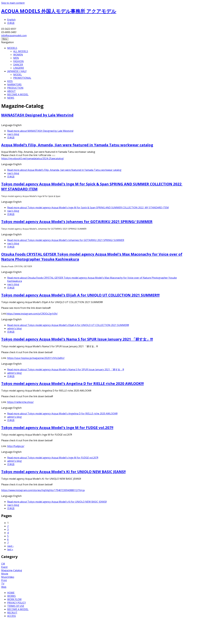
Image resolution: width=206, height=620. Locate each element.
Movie (4, 573)
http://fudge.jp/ (15, 446)
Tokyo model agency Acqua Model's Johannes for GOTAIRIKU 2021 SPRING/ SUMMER (76, 221)
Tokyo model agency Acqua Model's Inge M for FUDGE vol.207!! (57, 427)
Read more (40, 131)
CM (3, 563)
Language (7, 125)
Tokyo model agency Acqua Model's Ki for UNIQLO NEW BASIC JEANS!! (63, 471)
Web (3, 587)
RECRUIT (12, 612)
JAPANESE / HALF (17, 71)
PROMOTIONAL (22, 78)
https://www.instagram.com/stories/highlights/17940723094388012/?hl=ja (43, 490)
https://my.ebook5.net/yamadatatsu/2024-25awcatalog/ (32, 158)
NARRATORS (14, 84)
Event (4, 567)
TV (2, 583)
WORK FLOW (14, 599)
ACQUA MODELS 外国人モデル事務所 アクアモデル (58, 11)
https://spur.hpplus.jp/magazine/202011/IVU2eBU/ (36, 358)
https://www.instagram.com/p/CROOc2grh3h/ (32, 313)
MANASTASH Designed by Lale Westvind (37, 114)
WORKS (11, 596)
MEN (16, 58)
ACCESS (11, 616)
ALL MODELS (20, 51)
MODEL (17, 74)
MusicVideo (7, 577)
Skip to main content (13, 3)
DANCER (18, 64)
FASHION (18, 61)
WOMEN (18, 54)
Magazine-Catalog (11, 570)
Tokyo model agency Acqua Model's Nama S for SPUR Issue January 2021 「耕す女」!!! (77, 339)
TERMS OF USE (15, 606)
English (11, 19)
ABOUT (11, 91)
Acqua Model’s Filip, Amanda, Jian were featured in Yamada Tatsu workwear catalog (77, 144)
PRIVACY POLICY (16, 602)
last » (10, 549)
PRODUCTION (15, 87)
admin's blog (14, 328)
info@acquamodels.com (14, 35)
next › (10, 546)
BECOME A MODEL (18, 94)
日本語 (10, 23)
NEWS (10, 97)
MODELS (12, 48)
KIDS (10, 81)
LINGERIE (18, 68)
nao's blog (13, 134)
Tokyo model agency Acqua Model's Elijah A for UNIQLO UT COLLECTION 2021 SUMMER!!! (80, 294)
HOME (10, 592)
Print (4, 580)
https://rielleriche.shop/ (20, 402)
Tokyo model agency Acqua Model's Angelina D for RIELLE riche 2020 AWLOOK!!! (72, 383)
